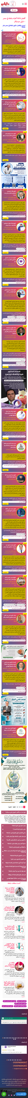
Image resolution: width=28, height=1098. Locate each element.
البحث (14, 10)
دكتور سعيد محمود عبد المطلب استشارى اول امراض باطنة (9, 547)
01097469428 (19, 1066)
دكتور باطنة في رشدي (12, 197)
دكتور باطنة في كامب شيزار (8, 229)
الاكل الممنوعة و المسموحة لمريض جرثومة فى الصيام (9, 909)
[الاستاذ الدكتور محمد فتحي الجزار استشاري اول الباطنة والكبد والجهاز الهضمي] (14, 711)
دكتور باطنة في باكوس (12, 72)
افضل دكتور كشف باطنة (20, 1004)
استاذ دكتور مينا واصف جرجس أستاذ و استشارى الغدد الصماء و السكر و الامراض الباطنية (9, 331)
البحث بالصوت (4, 1091)
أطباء (19, 30)
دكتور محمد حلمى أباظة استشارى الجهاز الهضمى (11, 510)
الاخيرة (10, 807)
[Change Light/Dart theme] (23, 4)
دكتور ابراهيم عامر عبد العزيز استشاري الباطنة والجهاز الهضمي (10, 36)
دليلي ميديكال (24, 30)
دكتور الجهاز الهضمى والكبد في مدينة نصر (9, 418)
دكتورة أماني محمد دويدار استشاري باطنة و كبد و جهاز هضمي (10, 730)
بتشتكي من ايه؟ (20, 1094)
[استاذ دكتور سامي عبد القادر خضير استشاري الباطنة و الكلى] (14, 652)
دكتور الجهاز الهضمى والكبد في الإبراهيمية (9, 514)
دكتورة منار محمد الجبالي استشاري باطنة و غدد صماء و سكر (9, 260)
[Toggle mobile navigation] (25, 4)
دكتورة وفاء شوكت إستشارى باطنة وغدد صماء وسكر (10, 224)
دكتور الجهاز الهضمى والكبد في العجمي (10, 295)
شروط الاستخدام (21, 1090)
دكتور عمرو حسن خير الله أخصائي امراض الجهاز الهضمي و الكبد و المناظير (9, 104)
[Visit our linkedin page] (9, 1095)
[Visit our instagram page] (11, 1095)
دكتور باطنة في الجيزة (12, 479)
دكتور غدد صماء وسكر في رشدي (9, 198)
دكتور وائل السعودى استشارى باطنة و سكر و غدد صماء (10, 193)
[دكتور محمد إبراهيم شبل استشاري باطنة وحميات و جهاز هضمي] (14, 175)
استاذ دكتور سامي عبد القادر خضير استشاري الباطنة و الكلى (9, 616)
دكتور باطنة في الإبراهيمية (11, 513)
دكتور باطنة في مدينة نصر (11, 417)
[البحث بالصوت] (4, 1094)
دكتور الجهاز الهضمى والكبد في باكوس (10, 73)
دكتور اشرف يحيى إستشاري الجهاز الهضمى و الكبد (10, 291)
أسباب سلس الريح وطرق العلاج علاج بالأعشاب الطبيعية (9, 983)
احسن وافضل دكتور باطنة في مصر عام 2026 (14, 26)
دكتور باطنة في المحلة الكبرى (10, 40)
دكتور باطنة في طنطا (12, 140)
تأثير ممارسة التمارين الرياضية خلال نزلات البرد (9, 928)
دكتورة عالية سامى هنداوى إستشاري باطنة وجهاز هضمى (10, 69)
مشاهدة (5, 63)
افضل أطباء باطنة (22, 1001)
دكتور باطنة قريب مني (7, 1006)
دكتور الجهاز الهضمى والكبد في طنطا (9, 140)
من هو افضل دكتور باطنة (20, 1006)
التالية (14, 807)
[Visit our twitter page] (14, 1095)
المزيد (23, 903)
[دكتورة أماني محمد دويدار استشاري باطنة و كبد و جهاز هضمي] (14, 780)
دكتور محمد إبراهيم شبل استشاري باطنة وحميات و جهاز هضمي (9, 135)
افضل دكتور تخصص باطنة (10, 1001)
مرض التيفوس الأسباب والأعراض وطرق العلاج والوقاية (9, 946)
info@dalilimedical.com (19, 1068)
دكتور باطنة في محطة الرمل (11, 449)
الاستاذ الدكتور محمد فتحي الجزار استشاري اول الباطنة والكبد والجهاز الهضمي (10, 664)
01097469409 (19, 1062)
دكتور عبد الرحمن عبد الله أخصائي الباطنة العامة (10, 476)
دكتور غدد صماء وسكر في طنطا (10, 264)
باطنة (16, 30)
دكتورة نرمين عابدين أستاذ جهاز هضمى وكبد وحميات (10, 578)
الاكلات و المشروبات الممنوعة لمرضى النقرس (9, 965)
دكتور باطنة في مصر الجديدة (10, 336)
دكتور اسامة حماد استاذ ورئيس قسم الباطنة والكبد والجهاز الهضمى (10, 413)
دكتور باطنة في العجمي (11, 294)
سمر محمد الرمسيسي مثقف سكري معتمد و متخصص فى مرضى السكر (10, 445)
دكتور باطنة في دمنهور (8, 110)
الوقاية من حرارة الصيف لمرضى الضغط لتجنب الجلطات (9, 890)
